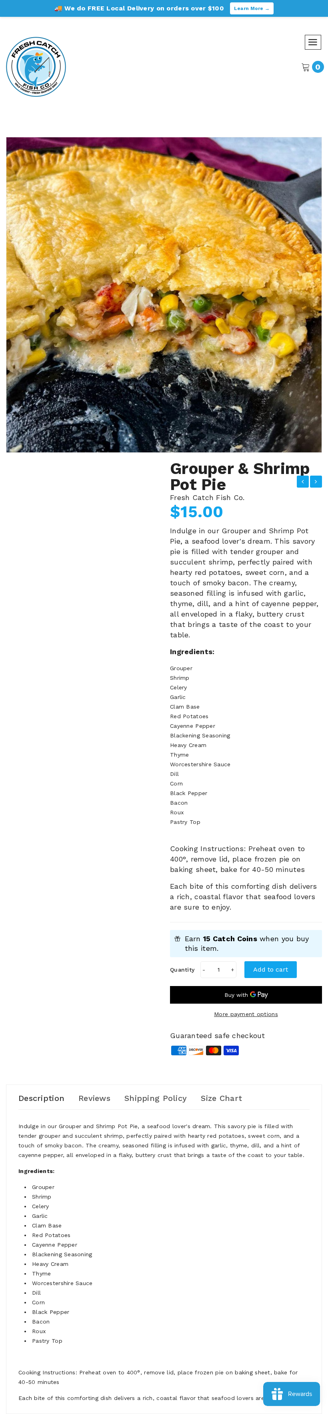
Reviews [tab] (94, 1098)
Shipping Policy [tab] (155, 1098)
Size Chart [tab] (221, 1098)
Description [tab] (41, 1098)
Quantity (182, 969)
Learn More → (252, 8)
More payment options (246, 1014)
